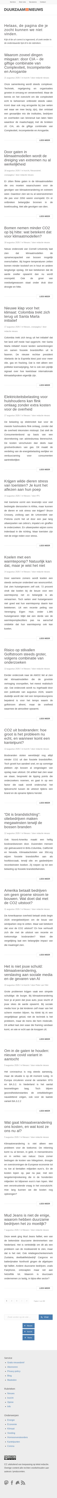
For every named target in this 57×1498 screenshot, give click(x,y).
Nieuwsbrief (35, 171)
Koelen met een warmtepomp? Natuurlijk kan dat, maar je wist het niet (28, 561)
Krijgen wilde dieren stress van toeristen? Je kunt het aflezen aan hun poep (26, 485)
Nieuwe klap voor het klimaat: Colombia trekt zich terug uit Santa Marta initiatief (27, 314)
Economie (12, 1424)
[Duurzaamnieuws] (23, 9)
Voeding (11, 1433)
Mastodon (12, 1380)
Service (13, 2)
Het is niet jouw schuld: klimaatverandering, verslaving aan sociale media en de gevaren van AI (28, 972)
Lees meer (44, 140)
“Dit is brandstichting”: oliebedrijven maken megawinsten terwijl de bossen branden (23, 820)
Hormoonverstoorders (17, 1437)
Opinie (10, 1402)
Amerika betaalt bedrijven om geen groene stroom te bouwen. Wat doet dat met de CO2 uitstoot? (26, 896)
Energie (11, 1420)
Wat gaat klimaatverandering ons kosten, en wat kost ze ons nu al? (28, 1126)
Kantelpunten (13, 1442)
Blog (9, 1376)
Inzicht (26, 78)
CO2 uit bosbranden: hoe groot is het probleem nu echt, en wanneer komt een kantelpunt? (27, 736)
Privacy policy (13, 1371)
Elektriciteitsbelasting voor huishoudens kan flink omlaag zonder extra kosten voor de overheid (27, 403)
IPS (38, 496)
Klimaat (10, 1428)
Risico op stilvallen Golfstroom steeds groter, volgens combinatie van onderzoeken (25, 656)
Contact (43, 2)
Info (9, 1406)
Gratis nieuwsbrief (15, 1362)
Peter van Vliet (42, 985)
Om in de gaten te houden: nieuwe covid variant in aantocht (26, 1055)
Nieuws (27, 242)
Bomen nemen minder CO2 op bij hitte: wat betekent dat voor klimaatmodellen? (27, 232)
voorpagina (9, 175)
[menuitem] (13, 2)
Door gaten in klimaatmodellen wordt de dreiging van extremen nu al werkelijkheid (27, 158)
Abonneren (12, 1367)
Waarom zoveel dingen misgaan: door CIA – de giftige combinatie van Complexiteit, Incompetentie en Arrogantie (27, 63)
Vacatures (33, 2)
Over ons (22, 2)
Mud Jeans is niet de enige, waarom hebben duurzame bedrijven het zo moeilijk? (27, 1219)
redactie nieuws (42, 78)
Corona (10, 1446)
